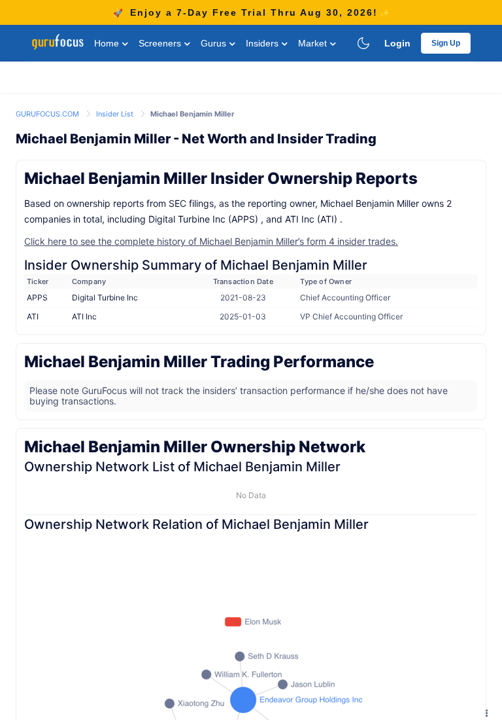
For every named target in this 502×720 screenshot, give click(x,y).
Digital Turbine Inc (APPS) (203, 219)
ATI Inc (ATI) (311, 219)
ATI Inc (84, 316)
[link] (48, 112)
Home (108, 43)
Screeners (161, 43)
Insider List (115, 113)
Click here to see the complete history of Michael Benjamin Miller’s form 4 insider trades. (211, 241)
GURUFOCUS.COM (48, 113)
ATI (33, 316)
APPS (37, 297)
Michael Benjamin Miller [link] (192, 113)
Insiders (263, 43)
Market (313, 43)
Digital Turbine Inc (105, 297)
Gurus (215, 43)
